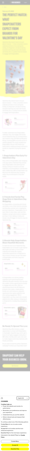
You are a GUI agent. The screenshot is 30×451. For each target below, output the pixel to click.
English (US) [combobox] (21, 398)
